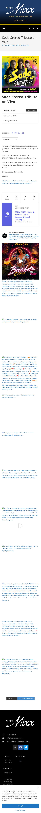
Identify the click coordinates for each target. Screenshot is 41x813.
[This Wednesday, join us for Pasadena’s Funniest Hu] (20, 676)
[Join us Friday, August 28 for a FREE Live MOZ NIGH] (20, 487)
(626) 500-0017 (20, 20)
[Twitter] (37, 28)
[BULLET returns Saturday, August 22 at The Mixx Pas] (20, 299)
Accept (20, 806)
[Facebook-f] (33, 28)
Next (16, 206)
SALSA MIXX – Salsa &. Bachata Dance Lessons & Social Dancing (25, 216)
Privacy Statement (20, 810)
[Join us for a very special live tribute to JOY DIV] (20, 601)
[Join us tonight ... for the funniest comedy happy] (20, 563)
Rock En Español (31, 110)
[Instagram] (29, 28)
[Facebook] (20, 747)
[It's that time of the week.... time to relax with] (20, 336)
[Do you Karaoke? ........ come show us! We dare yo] (20, 412)
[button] (38, 787)
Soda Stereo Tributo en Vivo (20, 45)
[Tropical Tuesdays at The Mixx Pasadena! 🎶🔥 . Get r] (20, 261)
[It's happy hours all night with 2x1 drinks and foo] (20, 450)
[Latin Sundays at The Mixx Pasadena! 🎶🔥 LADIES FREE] (20, 374)
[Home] (2, 45)
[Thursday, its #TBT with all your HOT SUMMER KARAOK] (20, 525)
